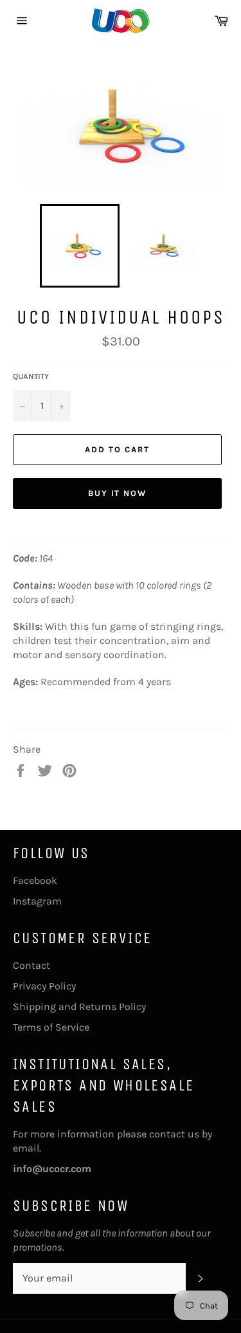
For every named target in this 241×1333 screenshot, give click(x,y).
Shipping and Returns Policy (79, 1006)
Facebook (35, 880)
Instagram (37, 901)
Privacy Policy (44, 986)
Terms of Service (51, 1027)
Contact (31, 965)
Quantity (31, 376)
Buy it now (117, 493)
